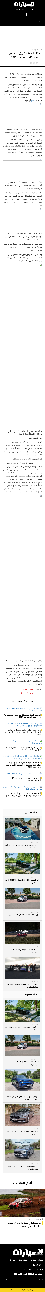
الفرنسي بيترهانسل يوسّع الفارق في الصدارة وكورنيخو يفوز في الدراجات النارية (23, 794)
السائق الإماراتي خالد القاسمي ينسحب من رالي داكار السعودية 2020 (22, 716)
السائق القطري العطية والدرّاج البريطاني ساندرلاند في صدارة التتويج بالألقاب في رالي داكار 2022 (23, 765)
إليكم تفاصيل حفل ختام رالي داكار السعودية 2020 (26, 779)
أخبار (41, 1219)
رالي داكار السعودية (26, 692)
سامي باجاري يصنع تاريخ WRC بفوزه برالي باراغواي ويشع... (24, 1224)
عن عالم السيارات (37, 1260)
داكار (33, 100)
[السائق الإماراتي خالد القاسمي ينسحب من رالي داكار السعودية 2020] (22, 709)
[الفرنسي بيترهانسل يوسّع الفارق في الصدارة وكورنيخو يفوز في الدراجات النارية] (22, 788)
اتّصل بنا (13, 1260)
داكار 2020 (24, 689)
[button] (39, 1203)
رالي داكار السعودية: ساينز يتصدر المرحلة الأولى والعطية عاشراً (23, 749)
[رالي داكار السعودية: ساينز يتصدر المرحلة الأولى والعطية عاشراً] (22, 742)
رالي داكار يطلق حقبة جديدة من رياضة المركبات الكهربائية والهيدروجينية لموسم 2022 (23, 732)
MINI (31, 689)
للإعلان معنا (23, 1260)
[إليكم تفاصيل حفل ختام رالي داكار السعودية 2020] (22, 773)
